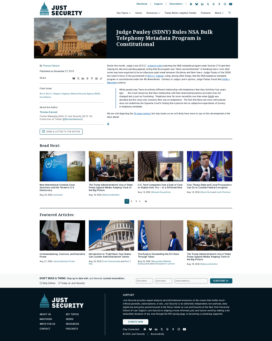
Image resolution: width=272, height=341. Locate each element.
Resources (152, 13)
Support (158, 4)
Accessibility (157, 334)
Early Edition (49, 283)
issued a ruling (155, 65)
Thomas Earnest (51, 65)
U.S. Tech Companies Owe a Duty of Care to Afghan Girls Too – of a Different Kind (160, 186)
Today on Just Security (73, 283)
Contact (45, 328)
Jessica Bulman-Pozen (64, 261)
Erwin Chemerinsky (111, 261)
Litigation (65, 94)
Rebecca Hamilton (111, 195)
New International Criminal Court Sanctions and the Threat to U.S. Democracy (57, 188)
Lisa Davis (58, 195)
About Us (45, 314)
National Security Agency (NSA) (85, 94)
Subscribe (219, 280)
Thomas (49, 112)
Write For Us (47, 324)
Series (138, 13)
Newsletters (176, 4)
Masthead (142, 4)
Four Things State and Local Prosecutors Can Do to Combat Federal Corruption (209, 186)
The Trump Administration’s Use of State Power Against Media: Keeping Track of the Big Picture (111, 188)
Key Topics (122, 13)
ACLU (42, 94)
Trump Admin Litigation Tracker (180, 13)
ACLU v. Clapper (155, 76)
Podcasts (206, 13)
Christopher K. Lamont (164, 264)
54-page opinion (142, 113)
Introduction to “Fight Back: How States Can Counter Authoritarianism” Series (110, 255)
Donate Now (135, 321)
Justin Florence (223, 192)
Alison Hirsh (206, 192)
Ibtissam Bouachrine (161, 192)
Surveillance (45, 97)
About (218, 13)
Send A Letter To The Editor (63, 131)
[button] (230, 13)
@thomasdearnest (72, 119)
